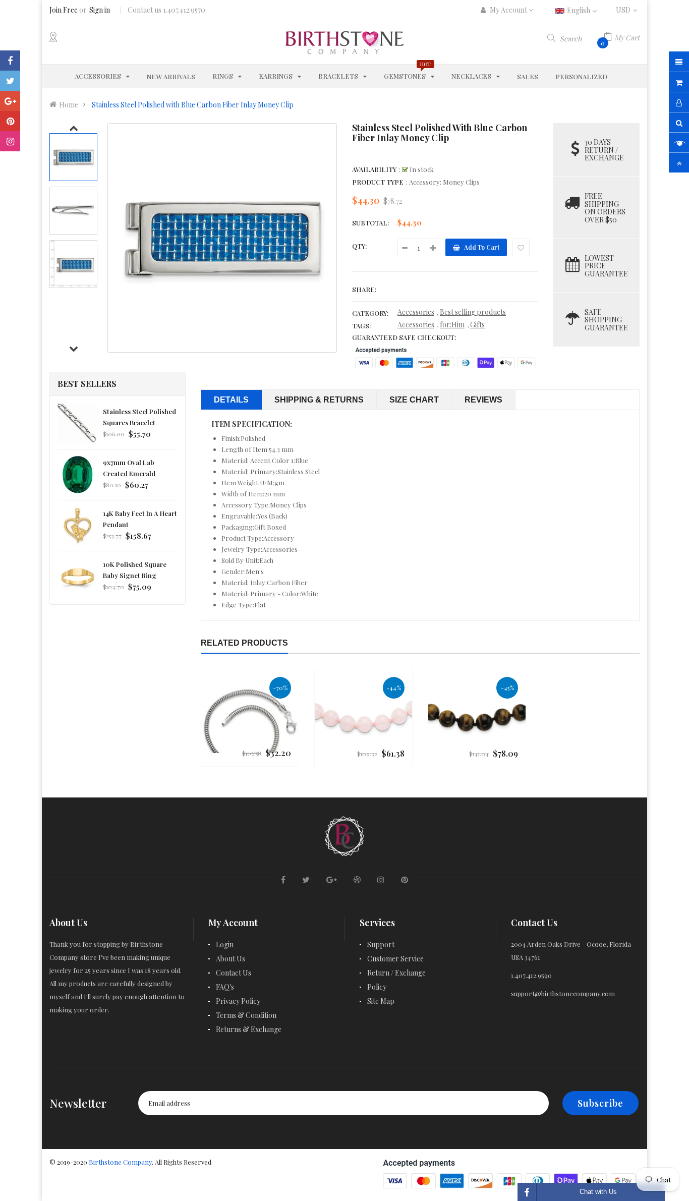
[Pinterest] (10, 121)
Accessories (415, 312)
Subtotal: (370, 222)
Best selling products (473, 312)
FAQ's (225, 987)
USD (627, 10)
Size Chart (414, 399)
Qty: (359, 246)
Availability (374, 169)
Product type (378, 182)
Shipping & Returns (319, 399)
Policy (376, 987)
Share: (364, 289)
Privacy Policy (238, 1001)
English (579, 10)
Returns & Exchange (248, 1029)
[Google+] (10, 101)
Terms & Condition (246, 1015)
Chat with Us (598, 1191)
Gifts (477, 324)
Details (231, 399)
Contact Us (233, 973)
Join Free (63, 10)
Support (380, 944)
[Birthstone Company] (344, 834)
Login (225, 944)
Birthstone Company (120, 1162)
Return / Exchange (396, 973)
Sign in (99, 10)
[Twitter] (10, 81)
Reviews (483, 399)
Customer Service (395, 958)
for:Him (452, 324)
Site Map (380, 1001)
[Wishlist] (521, 247)
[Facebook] (10, 60)
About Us (230, 958)
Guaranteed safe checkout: (404, 337)
